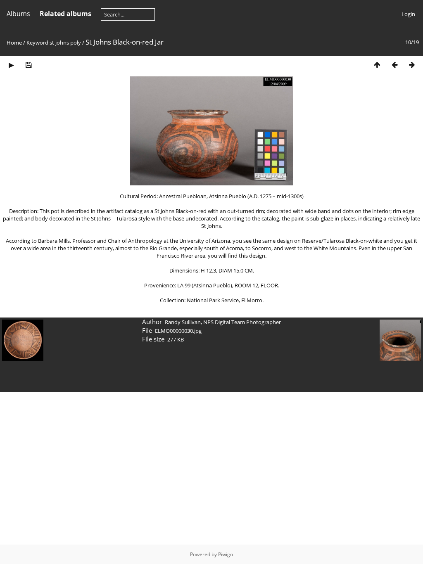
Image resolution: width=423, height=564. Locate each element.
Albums (18, 13)
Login (408, 14)
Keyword (37, 42)
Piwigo (225, 554)
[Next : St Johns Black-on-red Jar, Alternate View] (412, 64)
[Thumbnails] (377, 64)
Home (14, 42)
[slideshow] (11, 64)
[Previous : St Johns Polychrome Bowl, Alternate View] (394, 64)
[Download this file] (28, 64)
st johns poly (65, 42)
